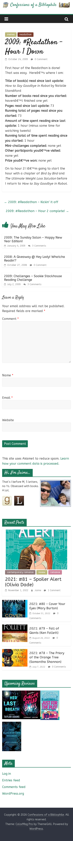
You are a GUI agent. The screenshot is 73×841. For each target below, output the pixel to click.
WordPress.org (13, 793)
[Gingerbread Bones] (30, 693)
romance (55, 572)
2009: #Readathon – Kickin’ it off (31, 202)
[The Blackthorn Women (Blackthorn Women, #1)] (11, 724)
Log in (6, 774)
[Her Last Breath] (11, 693)
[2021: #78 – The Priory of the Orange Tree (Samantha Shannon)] (14, 651)
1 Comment (54, 590)
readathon (25, 34)
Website (8, 420)
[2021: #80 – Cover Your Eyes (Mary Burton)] (14, 602)
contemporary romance (20, 572)
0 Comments (58, 666)
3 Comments (38, 245)
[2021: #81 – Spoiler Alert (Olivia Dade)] (36, 532)
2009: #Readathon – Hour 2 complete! (37, 211)
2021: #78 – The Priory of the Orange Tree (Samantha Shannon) (46, 657)
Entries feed (11, 780)
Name (7, 375)
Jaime (38, 590)
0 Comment (40, 59)
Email (7, 398)
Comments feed (14, 787)
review (41, 572)
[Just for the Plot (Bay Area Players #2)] (49, 693)
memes (11, 34)
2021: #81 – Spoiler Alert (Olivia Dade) (33, 582)
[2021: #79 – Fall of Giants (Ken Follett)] (14, 627)
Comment (10, 319)
